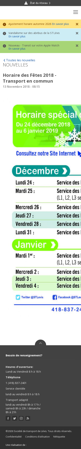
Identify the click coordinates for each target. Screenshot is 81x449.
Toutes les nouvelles (20, 60)
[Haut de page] (40, 342)
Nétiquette (59, 436)
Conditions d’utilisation (37, 436)
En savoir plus (60, 24)
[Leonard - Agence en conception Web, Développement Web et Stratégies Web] (34, 445)
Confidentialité (14, 436)
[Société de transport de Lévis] (13, 13)
